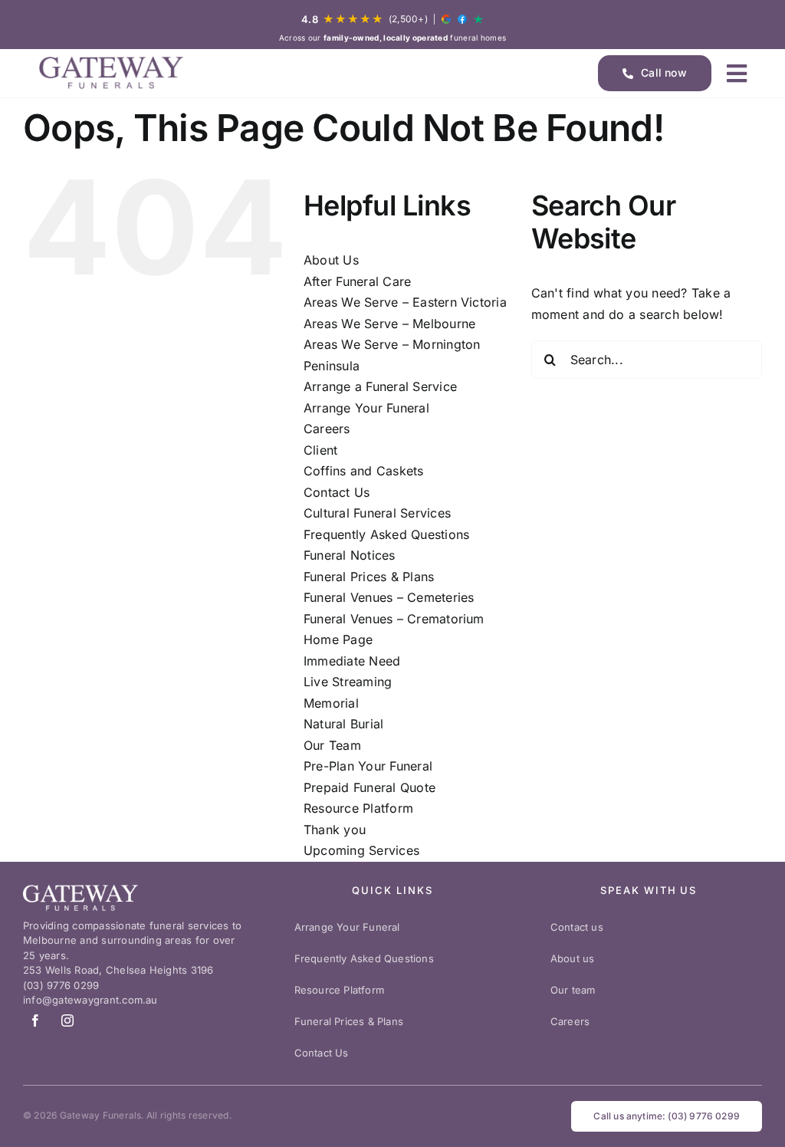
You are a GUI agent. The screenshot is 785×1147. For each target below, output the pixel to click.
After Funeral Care (357, 281)
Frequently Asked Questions (386, 534)
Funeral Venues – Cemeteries (389, 597)
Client (320, 450)
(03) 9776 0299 (61, 985)
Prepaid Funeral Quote (369, 787)
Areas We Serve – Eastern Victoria (405, 302)
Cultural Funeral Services (377, 513)
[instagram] (67, 1020)
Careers (327, 428)
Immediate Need (352, 661)
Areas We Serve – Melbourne (389, 323)
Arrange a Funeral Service (380, 386)
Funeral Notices (350, 555)
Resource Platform (358, 808)
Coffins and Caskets (364, 470)
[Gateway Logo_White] (80, 898)
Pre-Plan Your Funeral (368, 766)
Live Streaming (348, 681)
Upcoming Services (361, 850)
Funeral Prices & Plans (369, 576)
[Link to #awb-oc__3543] (737, 73)
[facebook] (35, 1020)
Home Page (338, 639)
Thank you (335, 829)
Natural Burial (343, 723)
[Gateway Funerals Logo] (111, 73)
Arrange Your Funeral (366, 408)
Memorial (331, 703)
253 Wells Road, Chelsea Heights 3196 (118, 970)
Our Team (332, 745)
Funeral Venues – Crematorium (394, 618)
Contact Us (337, 492)
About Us (331, 260)
